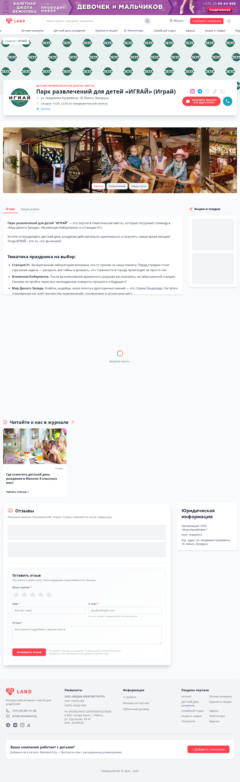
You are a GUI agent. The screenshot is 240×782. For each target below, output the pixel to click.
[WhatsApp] (222, 91)
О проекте (129, 697)
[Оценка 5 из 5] (49, 594)
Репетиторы (135, 30)
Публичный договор (136, 709)
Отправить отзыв (29, 652)
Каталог (187, 696)
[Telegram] (200, 91)
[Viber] (207, 91)
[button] (52, 160)
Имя (16, 604)
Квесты (98, 186)
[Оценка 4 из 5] (41, 594)
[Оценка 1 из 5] (16, 594)
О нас (10, 209)
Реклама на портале (136, 703)
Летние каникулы (32, 30)
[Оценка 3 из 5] (32, 594)
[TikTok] (215, 91)
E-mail (93, 604)
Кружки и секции (106, 30)
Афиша (190, 30)
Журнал (214, 721)
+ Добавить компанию (206, 21)
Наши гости (138, 186)
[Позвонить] (227, 101)
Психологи (188, 721)
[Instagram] (192, 91)
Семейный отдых (165, 30)
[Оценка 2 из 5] (24, 594)
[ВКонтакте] (15, 725)
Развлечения (117, 186)
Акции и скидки (215, 30)
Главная (10, 41)
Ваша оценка (22, 587)
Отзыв (17, 623)
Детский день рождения (69, 30)
